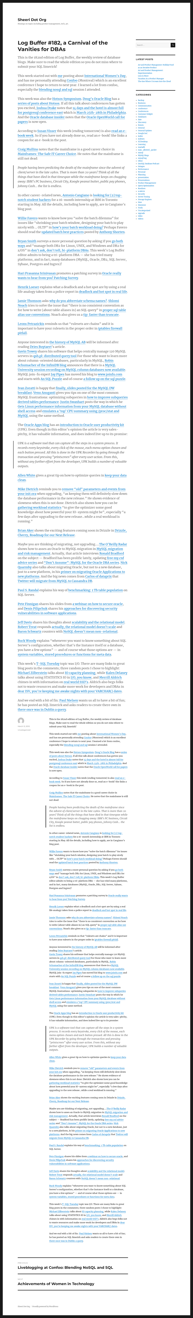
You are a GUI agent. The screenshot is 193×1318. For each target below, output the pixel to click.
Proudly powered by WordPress (45, 1306)
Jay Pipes (57, 374)
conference (142, 108)
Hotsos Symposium (66, 99)
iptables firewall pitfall (106, 939)
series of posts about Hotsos (38, 103)
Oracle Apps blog (36, 425)
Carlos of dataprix (98, 576)
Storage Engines (145, 199)
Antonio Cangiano (75, 195)
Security (141, 194)
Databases (142, 117)
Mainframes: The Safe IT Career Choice (47, 154)
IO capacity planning (80, 673)
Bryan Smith (27, 241)
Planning (142, 175)
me (60, 76)
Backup (141, 100)
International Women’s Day (105, 76)
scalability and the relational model (98, 622)
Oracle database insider (47, 117)
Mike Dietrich (28, 489)
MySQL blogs (143, 155)
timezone (142, 205)
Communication (145, 106)
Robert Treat (27, 627)
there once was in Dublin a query (42, 709)
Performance (143, 169)
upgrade (141, 213)
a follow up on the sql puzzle (104, 379)
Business (142, 103)
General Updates (145, 131)
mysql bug (142, 158)
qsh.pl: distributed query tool (55, 356)
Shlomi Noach (120, 917)
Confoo (72, 80)
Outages (141, 166)
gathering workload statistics (39, 507)
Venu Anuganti (44, 393)
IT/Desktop (143, 142)
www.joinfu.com (110, 374)
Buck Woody (27, 641)
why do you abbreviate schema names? (78, 301)
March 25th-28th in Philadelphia (101, 112)
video (140, 216)
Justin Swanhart (72, 402)
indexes (141, 139)
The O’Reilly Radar (113, 544)
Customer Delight (145, 114)
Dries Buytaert (41, 347)
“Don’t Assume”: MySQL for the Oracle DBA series (81, 562)
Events (141, 125)
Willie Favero (28, 218)
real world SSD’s (76, 682)
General (141, 128)
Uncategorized (144, 210)
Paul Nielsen (68, 700)
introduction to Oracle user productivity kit (92, 425)
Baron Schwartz (29, 631)
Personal (141, 172)
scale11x (141, 191)
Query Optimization (146, 186)
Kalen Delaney (116, 673)
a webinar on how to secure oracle (97, 604)
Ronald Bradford (111, 553)
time (140, 202)
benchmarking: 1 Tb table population (95, 590)
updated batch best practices (62, 232)
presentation (143, 177)
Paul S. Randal (28, 590)
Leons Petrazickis (31, 324)
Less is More (143, 76)
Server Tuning (144, 197)
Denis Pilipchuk (35, 608)
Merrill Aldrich (110, 677)
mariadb (141, 147)
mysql (140, 153)
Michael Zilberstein (32, 673)
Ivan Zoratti (26, 388)
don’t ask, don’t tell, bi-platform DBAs (60, 250)
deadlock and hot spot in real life (103, 292)
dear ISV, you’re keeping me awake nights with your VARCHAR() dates (70, 691)
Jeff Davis (25, 622)
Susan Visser (46, 131)
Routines (141, 188)
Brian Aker (26, 530)
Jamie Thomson (29, 301)
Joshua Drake (46, 108)
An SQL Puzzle (51, 379)
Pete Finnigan (28, 604)
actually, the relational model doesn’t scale (84, 627)
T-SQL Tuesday (47, 663)
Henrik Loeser (28, 287)
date (140, 119)
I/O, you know (81, 677)
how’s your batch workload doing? (77, 227)
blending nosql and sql (55, 89)
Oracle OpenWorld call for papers (110, 767)
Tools (140, 208)
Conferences (143, 111)
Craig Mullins (28, 149)
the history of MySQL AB (67, 342)
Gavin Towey (27, 351)
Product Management (147, 183)
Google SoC (142, 133)
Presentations (144, 180)
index (140, 136)
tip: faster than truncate (101, 314)
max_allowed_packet (147, 150)
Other (140, 161)
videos (140, 219)
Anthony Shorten (112, 232)
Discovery (142, 122)
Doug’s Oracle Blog (97, 99)
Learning (142, 144)
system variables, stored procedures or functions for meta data (64, 654)
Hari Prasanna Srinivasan (37, 273)
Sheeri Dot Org (32, 19)
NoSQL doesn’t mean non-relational (90, 631)
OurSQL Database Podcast (148, 164)
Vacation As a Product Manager (151, 79)
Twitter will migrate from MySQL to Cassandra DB (55, 581)
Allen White (26, 475)
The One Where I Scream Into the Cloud (154, 81)
